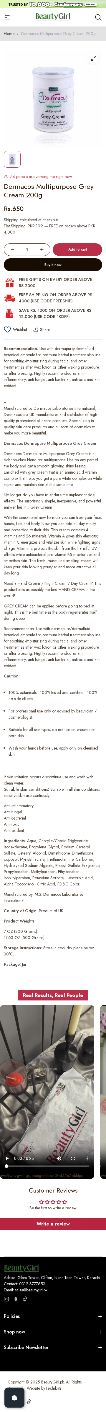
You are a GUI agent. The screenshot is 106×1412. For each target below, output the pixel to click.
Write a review (53, 1223)
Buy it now (53, 264)
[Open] (14, 1398)
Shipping (11, 220)
